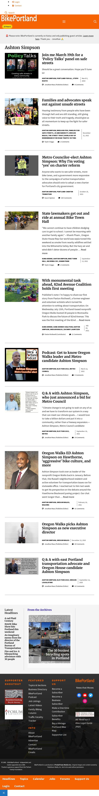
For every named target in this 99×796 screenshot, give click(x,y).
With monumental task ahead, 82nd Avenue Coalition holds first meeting (66, 284)
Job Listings (34, 701)
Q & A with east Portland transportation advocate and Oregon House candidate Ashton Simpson (66, 565)
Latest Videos (35, 705)
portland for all (64, 78)
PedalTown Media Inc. (63, 765)
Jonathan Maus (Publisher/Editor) (56, 85)
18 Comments (79, 544)
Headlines (8, 779)
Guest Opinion (50, 198)
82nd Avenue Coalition (63, 327)
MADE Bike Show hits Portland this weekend (11, 628)
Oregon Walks (56, 329)
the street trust (55, 135)
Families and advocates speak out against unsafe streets (67, 102)
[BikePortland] (19, 18)
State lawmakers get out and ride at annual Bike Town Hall (65, 217)
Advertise (33, 740)
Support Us (82, 779)
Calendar (38, 779)
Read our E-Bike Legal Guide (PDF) (83, 723)
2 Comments (64, 142)
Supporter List (59, 734)
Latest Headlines (11, 611)
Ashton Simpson (49, 78)
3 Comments (79, 375)
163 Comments (66, 198)
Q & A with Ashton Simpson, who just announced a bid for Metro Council (66, 397)
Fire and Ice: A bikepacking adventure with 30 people (13, 655)
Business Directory (37, 689)
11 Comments (77, 334)
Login (17, 2)
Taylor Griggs (49, 142)
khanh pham (64, 261)
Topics (24, 779)
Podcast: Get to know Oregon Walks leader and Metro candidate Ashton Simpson (66, 356)
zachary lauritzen (71, 329)
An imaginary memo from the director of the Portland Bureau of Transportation (13, 641)
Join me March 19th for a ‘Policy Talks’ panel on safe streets (64, 59)
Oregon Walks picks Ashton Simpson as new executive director (65, 528)
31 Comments (79, 508)
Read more (84, 320)
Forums (65, 779)
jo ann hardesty (61, 133)
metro (45, 434)
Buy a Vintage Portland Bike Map (59, 727)
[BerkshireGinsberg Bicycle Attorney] (14, 703)
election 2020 (63, 580)
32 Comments (79, 586)
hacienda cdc (52, 261)
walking (45, 505)
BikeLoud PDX (62, 130)
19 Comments (79, 437)
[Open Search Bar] (9, 12)
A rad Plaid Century (10, 619)
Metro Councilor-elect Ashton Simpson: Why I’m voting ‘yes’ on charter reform (67, 161)
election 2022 (63, 369)
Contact (18, 5)
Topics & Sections (37, 685)
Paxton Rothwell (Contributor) (55, 334)
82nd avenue (47, 259)
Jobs (52, 779)
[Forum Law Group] (14, 718)
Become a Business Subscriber (57, 700)
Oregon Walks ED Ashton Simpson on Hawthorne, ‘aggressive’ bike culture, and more (66, 459)
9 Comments (79, 85)
